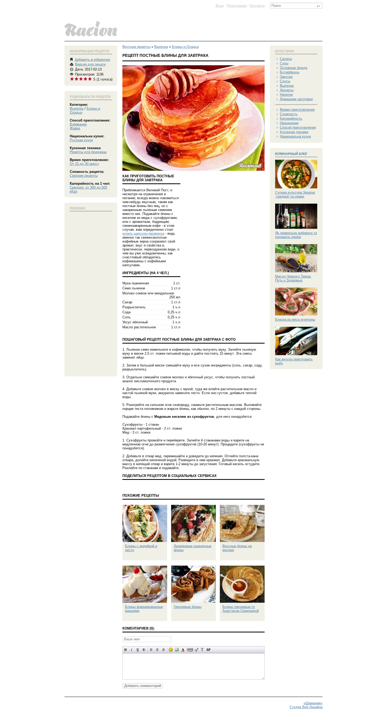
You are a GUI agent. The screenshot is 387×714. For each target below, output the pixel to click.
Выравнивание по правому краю (163, 649)
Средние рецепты (84, 176)
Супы (284, 63)
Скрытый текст (190, 649)
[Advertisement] (91, 293)
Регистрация (237, 6)
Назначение (289, 123)
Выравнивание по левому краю (151, 649)
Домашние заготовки (296, 99)
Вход (220, 6)
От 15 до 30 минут (84, 164)
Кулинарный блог (291, 154)
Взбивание (78, 124)
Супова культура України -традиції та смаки (295, 194)
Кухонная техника (294, 132)
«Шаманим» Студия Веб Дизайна (306, 705)
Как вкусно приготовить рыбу (294, 361)
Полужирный (126, 649)
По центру (157, 649)
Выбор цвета (183, 649)
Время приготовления (297, 110)
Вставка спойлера (208, 649)
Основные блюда (293, 68)
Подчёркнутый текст (138, 649)
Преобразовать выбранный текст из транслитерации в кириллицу (202, 649)
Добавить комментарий (142, 686)
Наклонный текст (132, 649)
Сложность (288, 114)
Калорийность (291, 118)
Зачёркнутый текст (144, 649)
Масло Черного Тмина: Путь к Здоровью (293, 278)
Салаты (286, 59)
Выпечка (76, 108)
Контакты (257, 6)
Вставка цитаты (196, 649)
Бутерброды (289, 72)
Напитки (286, 95)
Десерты (287, 90)
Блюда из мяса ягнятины (295, 319)
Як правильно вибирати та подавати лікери (296, 235)
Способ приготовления (298, 127)
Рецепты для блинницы (88, 152)
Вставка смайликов (171, 649)
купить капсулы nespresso (143, 233)
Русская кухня (81, 140)
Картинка (177, 649)
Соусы (285, 81)
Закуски (286, 77)
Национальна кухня (295, 136)
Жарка (75, 128)
